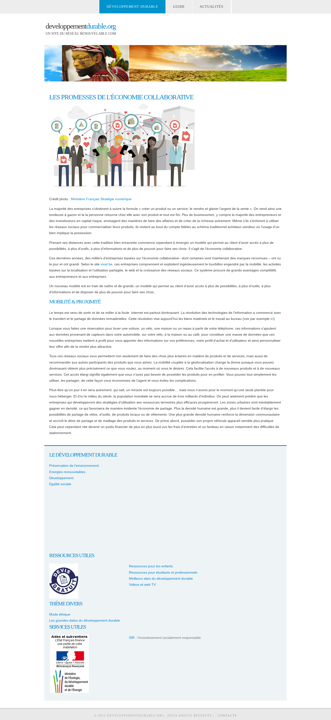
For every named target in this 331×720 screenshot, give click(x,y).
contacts (227, 715)
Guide (179, 6)
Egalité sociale (60, 484)
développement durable (132, 6)
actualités (211, 6)
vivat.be (106, 264)
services (59, 627)
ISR (131, 638)
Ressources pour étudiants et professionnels (163, 572)
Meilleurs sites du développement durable (161, 578)
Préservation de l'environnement (74, 465)
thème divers (65, 604)
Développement (61, 478)
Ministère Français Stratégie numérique (101, 199)
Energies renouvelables (67, 472)
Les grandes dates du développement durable (84, 620)
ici (272, 319)
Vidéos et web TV (142, 584)
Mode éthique (59, 614)
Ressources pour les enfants (151, 566)
